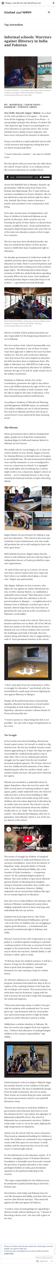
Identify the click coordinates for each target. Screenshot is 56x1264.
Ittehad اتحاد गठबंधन (17, 12)
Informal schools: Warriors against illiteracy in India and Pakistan (27, 41)
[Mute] (41, 177)
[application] (28, 177)
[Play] (7, 177)
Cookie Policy (9, 1253)
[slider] (46, 177)
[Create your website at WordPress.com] (28, 3)
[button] (23, 498)
